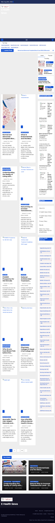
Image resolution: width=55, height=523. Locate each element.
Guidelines (23, 274)
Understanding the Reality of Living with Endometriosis (44, 83)
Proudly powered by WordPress (8, 514)
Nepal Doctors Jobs (15, 45)
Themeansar (4, 516)
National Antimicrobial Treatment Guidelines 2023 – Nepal (27, 281)
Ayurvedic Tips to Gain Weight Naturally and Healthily (9, 422)
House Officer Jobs (5, 47)
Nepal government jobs (44, 299)
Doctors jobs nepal (45, 255)
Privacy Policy (43, 221)
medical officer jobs (34, 45)
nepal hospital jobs (5, 45)
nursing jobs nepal (45, 372)
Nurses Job (43, 360)
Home (36, 510)
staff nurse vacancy (45, 410)
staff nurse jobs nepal (45, 407)
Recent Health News (45, 395)
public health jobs (45, 387)
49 (22, 450)
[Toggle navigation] (26, 40)
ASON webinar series (45, 252)
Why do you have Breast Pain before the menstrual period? (9, 353)
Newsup (21, 514)
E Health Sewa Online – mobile (39, 513)
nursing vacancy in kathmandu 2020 (45, 379)
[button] (50, 40)
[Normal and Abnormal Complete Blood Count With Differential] (42, 106)
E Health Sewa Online (45, 212)
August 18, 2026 (8, 141)
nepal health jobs (14, 47)
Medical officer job (45, 283)
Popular (50, 55)
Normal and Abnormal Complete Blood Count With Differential (9, 138)
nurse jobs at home (45, 349)
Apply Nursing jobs (45, 248)
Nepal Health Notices (45, 315)
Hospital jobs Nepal (45, 263)
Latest (42, 55)
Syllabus (5, 274)
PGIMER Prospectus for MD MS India (8, 279)
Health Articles (48, 62)
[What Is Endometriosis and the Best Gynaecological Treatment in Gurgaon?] (42, 128)
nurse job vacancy (45, 356)
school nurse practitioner (43, 399)
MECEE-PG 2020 (44, 269)
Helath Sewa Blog (42, 79)
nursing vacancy (45, 375)
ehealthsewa (18, 472)
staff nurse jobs (42, 45)
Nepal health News (45, 311)
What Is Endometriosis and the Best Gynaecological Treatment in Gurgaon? (27, 139)
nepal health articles (45, 304)
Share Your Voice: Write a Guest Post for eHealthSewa (45, 230)
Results (41, 225)
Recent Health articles (45, 391)
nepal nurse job (44, 329)
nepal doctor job (45, 291)
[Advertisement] (27, 27)
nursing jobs (44, 369)
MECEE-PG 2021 (44, 272)
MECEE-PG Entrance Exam (44, 276)
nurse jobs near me (45, 353)
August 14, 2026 (26, 213)
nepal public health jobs (44, 341)
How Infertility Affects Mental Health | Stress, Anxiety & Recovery (26, 423)
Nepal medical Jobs (45, 326)
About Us (42, 208)
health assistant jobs (45, 259)
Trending (46, 58)
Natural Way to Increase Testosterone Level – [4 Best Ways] (27, 210)
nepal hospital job (45, 318)
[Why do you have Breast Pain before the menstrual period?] (42, 157)
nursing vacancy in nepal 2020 (44, 384)
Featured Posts (6, 346)
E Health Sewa (9, 503)
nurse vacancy (44, 363)
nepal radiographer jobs (44, 345)
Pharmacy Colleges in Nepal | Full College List (27, 349)
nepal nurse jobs (45, 332)
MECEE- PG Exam (45, 280)
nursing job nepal (45, 366)
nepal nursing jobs (24, 45)
